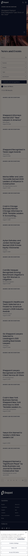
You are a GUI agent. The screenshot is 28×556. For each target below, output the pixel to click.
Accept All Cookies (14, 552)
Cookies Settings (14, 543)
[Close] (25, 532)
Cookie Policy (21, 539)
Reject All (14, 548)
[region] (14, 543)
